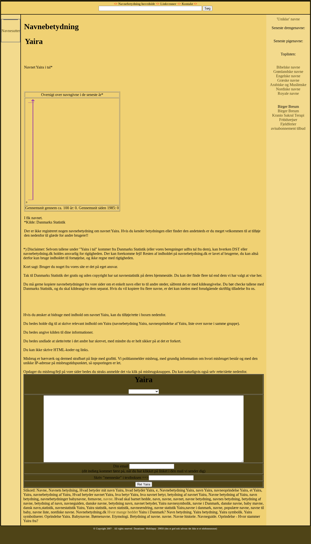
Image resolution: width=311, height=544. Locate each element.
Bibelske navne (288, 67)
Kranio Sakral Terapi (288, 115)
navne (107, 499)
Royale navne (288, 93)
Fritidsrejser (288, 120)
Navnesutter (10, 31)
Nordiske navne (288, 89)
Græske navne (288, 80)
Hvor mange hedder (122, 512)
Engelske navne (288, 76)
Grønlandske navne (288, 71)
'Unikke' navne (288, 19)
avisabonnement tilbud (288, 128)
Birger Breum (288, 111)
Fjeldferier (288, 124)
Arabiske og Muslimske (288, 85)
